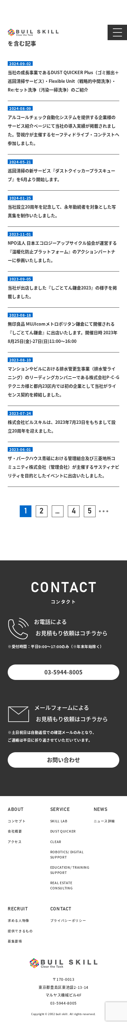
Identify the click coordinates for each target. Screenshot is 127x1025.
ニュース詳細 (104, 821)
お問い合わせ (63, 760)
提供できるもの (20, 931)
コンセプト (17, 821)
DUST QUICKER (63, 831)
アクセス (15, 841)
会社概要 (15, 831)
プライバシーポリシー (68, 920)
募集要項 (15, 941)
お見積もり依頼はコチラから (72, 719)
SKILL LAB (59, 821)
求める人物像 (18, 920)
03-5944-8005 (63, 672)
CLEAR (56, 841)
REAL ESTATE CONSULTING (61, 885)
